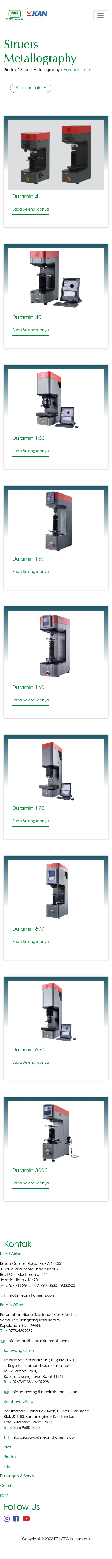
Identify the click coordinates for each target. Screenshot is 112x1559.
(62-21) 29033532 (24, 1286)
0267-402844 (23, 1382)
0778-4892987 (21, 1331)
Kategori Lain (29, 88)
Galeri (5, 1486)
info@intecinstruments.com (31, 1296)
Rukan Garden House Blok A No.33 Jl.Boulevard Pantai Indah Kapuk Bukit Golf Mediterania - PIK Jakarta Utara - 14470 (30, 1275)
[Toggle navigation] (100, 15)
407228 (42, 1382)
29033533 (48, 1286)
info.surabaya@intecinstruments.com (44, 1438)
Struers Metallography (40, 70)
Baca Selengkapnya (30, 210)
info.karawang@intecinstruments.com (45, 1392)
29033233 (67, 1286)
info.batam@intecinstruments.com (38, 1341)
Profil (8, 1447)
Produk (10, 70)
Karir (4, 1496)
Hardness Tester (77, 70)
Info (7, 1467)
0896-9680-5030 (26, 1428)
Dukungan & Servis (17, 1476)
